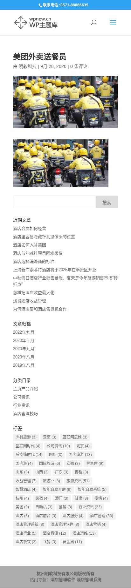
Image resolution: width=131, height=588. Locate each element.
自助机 (43, 507)
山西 (42, 472)
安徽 (73, 463)
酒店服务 (73, 516)
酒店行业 (26, 533)
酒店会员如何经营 (29, 228)
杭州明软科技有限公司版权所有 (65, 573)
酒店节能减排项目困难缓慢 (38, 253)
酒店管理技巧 (25, 413)
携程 (81, 472)
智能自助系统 (92, 489)
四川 (55, 454)
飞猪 (49, 542)
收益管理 (26, 481)
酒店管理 (101, 516)
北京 (83, 446)
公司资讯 (21, 397)
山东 (22, 472)
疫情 (101, 498)
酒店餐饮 (26, 542)
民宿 (42, 498)
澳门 (61, 498)
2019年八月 (23, 365)
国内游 (24, 463)
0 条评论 (78, 66)
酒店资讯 (54, 533)
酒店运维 (84, 533)
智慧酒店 (26, 489)
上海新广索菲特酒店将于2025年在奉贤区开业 (54, 269)
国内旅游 (80, 454)
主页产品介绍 (25, 388)
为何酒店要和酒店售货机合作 (40, 309)
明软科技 (28, 66)
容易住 (94, 463)
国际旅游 (49, 463)
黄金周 (72, 542)
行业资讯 (21, 405)
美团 (22, 507)
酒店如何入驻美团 (29, 245)
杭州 (22, 498)
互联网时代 (28, 446)
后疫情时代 (29, 454)
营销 (65, 507)
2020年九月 (23, 348)
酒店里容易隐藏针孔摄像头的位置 (44, 236)
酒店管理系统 (30, 524)
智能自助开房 (57, 489)
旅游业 (51, 481)
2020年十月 (23, 340)
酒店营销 (96, 524)
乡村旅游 (26, 437)
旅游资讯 (78, 481)
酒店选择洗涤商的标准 (33, 261)
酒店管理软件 (65, 524)
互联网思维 (75, 437)
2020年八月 (23, 357)
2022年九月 (23, 332)
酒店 (22, 516)
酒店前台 (45, 516)
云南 (49, 437)
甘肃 (81, 498)
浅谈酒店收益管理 (29, 300)
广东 (61, 472)
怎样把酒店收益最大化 (33, 292)
